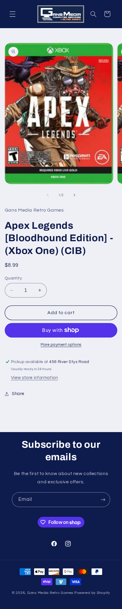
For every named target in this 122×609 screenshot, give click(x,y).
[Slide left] (47, 195)
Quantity (13, 278)
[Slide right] (74, 195)
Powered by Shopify (92, 592)
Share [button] (18, 393)
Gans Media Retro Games (50, 592)
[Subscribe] (103, 499)
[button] (12, 14)
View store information (34, 377)
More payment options (61, 345)
